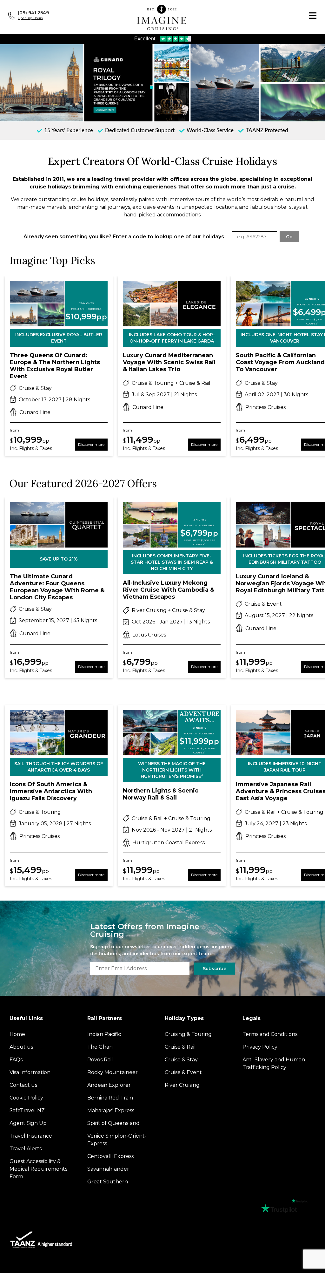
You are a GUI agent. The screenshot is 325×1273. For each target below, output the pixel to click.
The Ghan (100, 1047)
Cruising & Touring (188, 1034)
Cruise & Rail (180, 1047)
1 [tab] (152, 87)
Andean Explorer (109, 1085)
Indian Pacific (104, 1034)
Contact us (23, 1085)
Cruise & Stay (181, 1060)
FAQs (16, 1060)
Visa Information (30, 1072)
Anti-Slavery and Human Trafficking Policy (273, 1063)
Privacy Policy (259, 1047)
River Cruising (182, 1085)
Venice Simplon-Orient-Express (117, 1140)
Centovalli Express (110, 1156)
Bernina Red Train (110, 1098)
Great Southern (107, 1182)
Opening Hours (30, 18)
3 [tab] (171, 87)
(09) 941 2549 (33, 12)
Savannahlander (108, 1169)
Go (289, 237)
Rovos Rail (100, 1060)
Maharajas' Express (110, 1110)
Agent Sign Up (28, 1123)
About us (21, 1047)
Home (17, 1034)
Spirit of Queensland (113, 1123)
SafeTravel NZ (27, 1110)
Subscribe (214, 968)
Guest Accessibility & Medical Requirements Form (38, 1169)
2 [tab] (161, 87)
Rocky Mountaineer (112, 1072)
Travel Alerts (26, 1149)
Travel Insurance (31, 1136)
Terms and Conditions (269, 1034)
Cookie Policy (26, 1098)
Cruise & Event (183, 1072)
